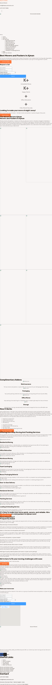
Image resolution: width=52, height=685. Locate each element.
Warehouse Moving (10, 43)
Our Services (6, 39)
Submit (13, 76)
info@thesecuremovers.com (7, 5)
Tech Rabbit (25, 684)
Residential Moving (10, 40)
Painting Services (9, 49)
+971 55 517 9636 (4, 8)
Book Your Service (7, 52)
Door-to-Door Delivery (10, 46)
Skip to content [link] (3, 0)
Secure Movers (3, 3)
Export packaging (9, 44)
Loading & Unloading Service (12, 50)
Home (4, 36)
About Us (5, 38)
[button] (26, 34)
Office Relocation (9, 41)
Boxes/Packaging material (11, 45)
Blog (4, 51)
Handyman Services (10, 48)
